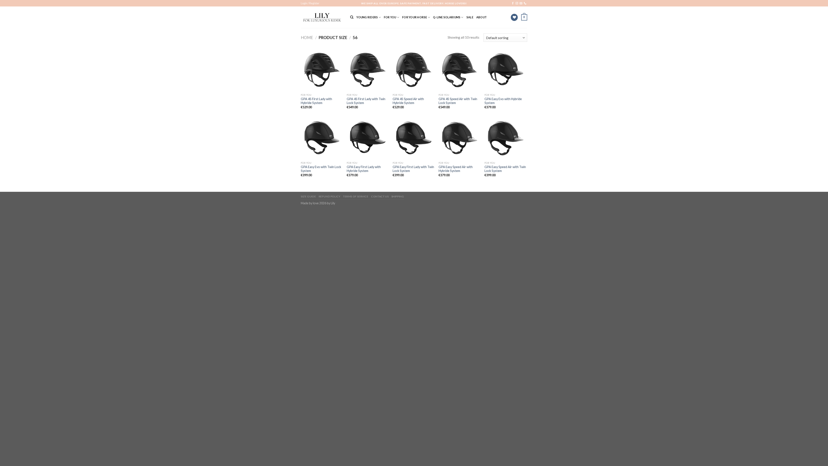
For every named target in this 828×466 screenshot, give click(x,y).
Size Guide (308, 196)
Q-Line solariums (446, 17)
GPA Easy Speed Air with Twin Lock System (505, 169)
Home (307, 37)
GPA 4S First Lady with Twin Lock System (366, 101)
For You (390, 17)
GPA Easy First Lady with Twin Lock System (413, 169)
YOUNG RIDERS (367, 17)
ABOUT (481, 17)
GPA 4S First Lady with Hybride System (316, 101)
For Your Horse (414, 17)
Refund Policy (329, 196)
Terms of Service (356, 196)
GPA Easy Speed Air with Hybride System (456, 169)
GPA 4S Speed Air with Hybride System (408, 101)
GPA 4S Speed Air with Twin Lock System (458, 101)
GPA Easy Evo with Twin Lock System (321, 169)
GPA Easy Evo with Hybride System (503, 101)
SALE (469, 17)
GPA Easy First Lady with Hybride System (364, 169)
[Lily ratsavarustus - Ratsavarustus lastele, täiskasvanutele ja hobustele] (322, 17)
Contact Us (380, 196)
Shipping (397, 196)
